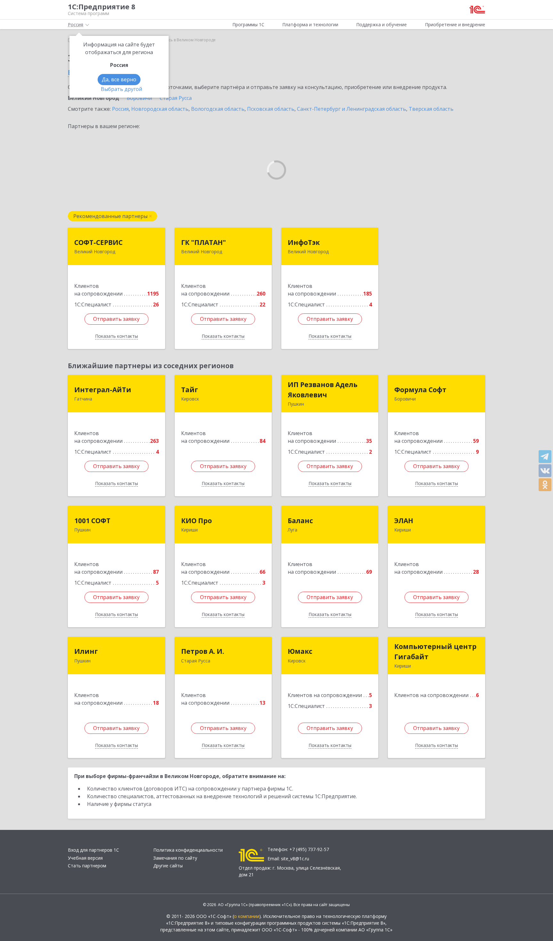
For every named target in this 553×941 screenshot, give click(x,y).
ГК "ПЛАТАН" (203, 242)
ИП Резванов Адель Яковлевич (322, 389)
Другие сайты (168, 866)
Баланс (300, 520)
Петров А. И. (202, 651)
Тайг (189, 389)
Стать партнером (87, 866)
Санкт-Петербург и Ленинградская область (351, 108)
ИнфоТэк (304, 242)
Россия (120, 108)
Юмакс (300, 651)
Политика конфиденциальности (188, 850)
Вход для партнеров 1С (93, 850)
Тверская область (431, 108)
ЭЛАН (403, 520)
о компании (246, 916)
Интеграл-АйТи (102, 389)
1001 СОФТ (92, 520)
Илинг (86, 651)
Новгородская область (159, 108)
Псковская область (270, 108)
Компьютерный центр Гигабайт (435, 651)
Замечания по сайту (175, 858)
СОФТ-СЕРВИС (98, 242)
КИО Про (196, 520)
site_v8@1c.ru (295, 859)
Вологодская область (217, 108)
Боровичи (139, 97)
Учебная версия (85, 858)
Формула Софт (420, 389)
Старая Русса (176, 97)
